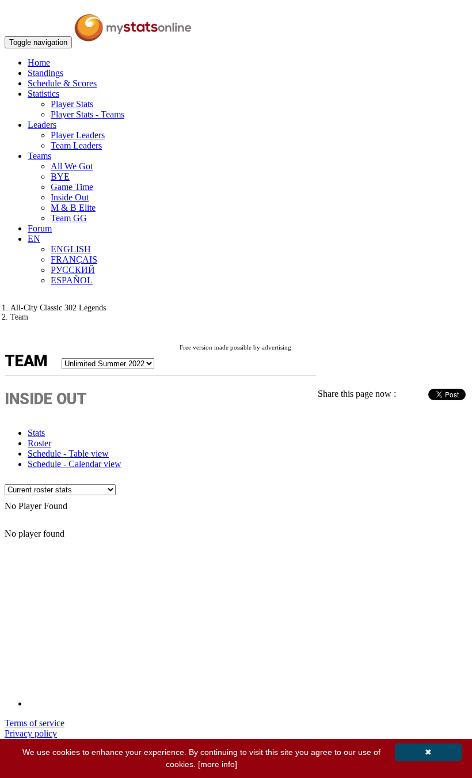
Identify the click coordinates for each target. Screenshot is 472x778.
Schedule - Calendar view (74, 464)
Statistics (43, 93)
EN (34, 239)
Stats (36, 433)
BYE (60, 176)
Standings (45, 73)
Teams (39, 156)
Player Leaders (78, 135)
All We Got (72, 166)
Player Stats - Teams (87, 114)
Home (39, 62)
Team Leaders (76, 145)
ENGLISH (71, 249)
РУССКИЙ (73, 270)
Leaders (42, 125)
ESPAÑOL (72, 280)
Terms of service (34, 723)
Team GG (69, 218)
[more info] (217, 764)
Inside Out (70, 197)
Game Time (72, 187)
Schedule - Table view (68, 453)
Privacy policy (31, 733)
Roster (39, 443)
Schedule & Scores (62, 83)
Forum (40, 228)
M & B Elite (73, 207)
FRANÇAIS (74, 259)
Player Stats (72, 104)
